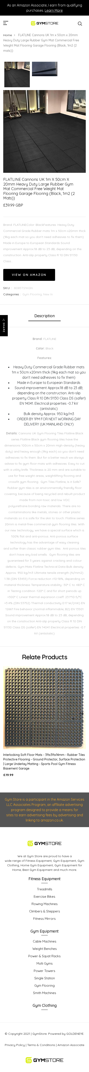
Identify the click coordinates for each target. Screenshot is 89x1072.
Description (44, 315)
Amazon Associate (70, 1045)
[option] (17, 75)
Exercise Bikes (44, 896)
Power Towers (44, 971)
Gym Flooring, (32, 294)
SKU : (7, 288)
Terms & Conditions (41, 1045)
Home (7, 35)
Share (3, 328)
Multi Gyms (45, 963)
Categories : (12, 294)
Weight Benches (44, 949)
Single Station (44, 978)
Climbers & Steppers (44, 911)
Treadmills (44, 889)
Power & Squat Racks (44, 956)
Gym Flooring (44, 985)
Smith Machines (44, 993)
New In (48, 294)
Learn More (54, 10)
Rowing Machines (45, 904)
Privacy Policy (15, 1045)
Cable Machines (44, 941)
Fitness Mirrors (44, 919)
